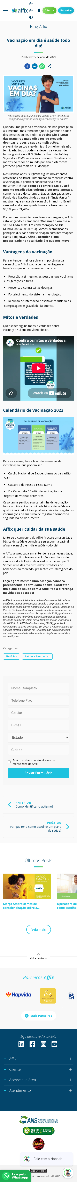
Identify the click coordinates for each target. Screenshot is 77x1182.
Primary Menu (5, 10)
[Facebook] (27, 66)
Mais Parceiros (41, 1016)
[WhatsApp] (42, 66)
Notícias (11, 656)
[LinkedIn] (34, 66)
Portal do (49, 10)
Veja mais (38, 929)
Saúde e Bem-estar (37, 656)
